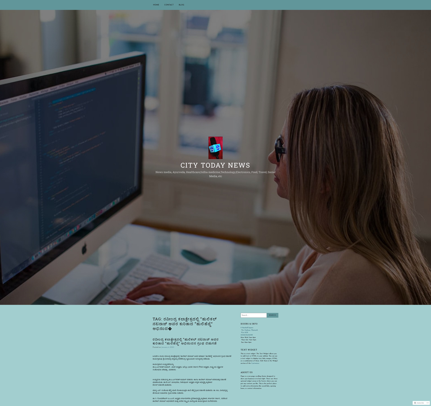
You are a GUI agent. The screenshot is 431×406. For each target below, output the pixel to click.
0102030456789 (247, 335)
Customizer (255, 363)
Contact (169, 5)
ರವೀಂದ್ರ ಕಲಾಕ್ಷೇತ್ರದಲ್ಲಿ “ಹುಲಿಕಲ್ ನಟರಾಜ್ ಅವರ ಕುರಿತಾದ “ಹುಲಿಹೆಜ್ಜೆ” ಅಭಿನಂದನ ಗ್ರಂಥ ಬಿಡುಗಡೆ (186, 341)
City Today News (215, 165)
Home (156, 5)
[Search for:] (259, 315)
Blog (181, 5)
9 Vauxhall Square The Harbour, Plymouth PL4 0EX (249, 330)
